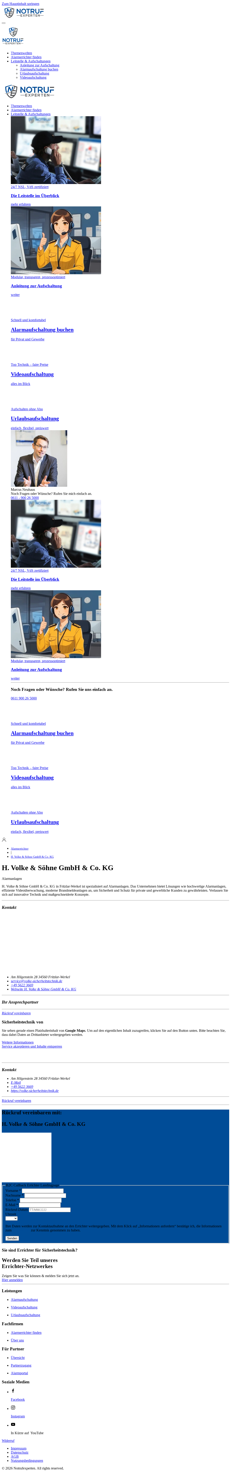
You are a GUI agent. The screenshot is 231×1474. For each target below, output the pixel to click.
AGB (15, 1456)
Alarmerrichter (19, 848)
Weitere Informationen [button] (18, 1042)
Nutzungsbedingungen (27, 1460)
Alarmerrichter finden (26, 57)
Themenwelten (21, 53)
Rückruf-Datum (17, 1210)
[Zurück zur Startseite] (47, 18)
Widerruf (8, 1441)
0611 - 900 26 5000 (25, 498)
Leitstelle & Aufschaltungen (31, 61)
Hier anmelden (12, 1280)
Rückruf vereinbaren (16, 1013)
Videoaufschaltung (33, 77)
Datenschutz (21, 1230)
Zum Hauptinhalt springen (20, 4)
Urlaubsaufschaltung (34, 73)
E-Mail (11, 1205)
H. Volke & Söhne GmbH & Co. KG (32, 856)
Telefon (12, 1200)
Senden (12, 1238)
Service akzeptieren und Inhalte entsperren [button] (32, 1046)
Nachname (14, 1195)
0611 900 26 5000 (24, 698)
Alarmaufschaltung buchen (39, 69)
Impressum (18, 1448)
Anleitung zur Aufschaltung (39, 65)
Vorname (13, 1191)
